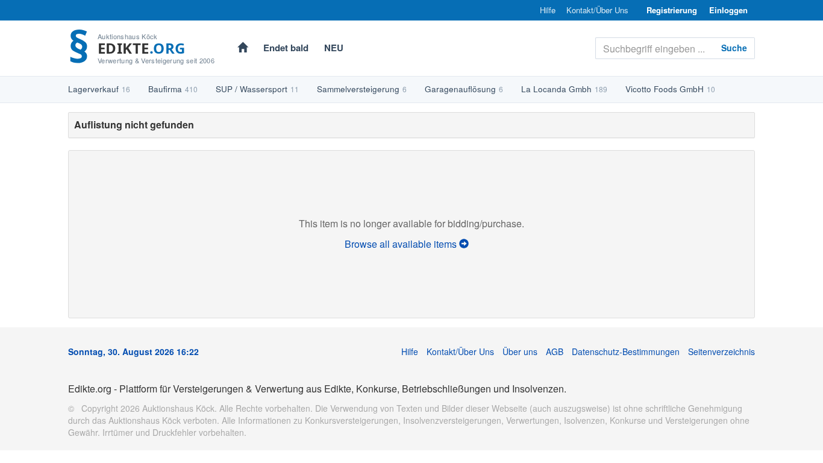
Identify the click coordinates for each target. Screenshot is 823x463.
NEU (333, 47)
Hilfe (547, 10)
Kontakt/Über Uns (597, 10)
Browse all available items (402, 244)
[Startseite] (242, 48)
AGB (554, 351)
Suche (734, 48)
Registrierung (671, 10)
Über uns (519, 351)
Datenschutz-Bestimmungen (626, 351)
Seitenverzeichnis (721, 351)
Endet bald (285, 47)
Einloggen (728, 10)
